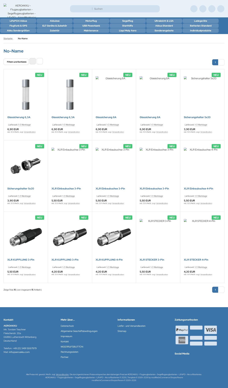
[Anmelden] (202, 8)
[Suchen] (156, 8)
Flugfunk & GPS (18, 25)
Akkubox (55, 20)
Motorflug (91, 20)
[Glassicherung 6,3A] (25, 94)
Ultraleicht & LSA (164, 20)
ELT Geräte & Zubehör (54, 25)
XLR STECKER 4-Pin (196, 259)
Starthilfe (127, 25)
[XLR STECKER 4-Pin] (202, 237)
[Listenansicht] (40, 61)
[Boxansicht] (32, 61)
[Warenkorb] (211, 8)
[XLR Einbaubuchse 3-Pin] (70, 166)
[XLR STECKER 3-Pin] (158, 237)
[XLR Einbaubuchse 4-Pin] (202, 166)
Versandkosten (30, 132)
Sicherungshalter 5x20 (197, 117)
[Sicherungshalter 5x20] (202, 94)
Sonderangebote (164, 30)
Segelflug (127, 20)
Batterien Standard (200, 25)
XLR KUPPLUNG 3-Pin (20, 259)
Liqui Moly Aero (127, 30)
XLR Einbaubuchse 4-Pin (198, 188)
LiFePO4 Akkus (18, 20)
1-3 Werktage (24, 124)
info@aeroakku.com (19, 352)
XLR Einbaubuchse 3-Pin (66, 188)
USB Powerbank (91, 25)
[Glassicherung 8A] (114, 94)
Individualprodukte (200, 30)
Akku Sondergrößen (18, 30)
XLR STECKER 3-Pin (152, 259)
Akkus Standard (164, 25)
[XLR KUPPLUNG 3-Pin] (25, 237)
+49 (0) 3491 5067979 (25, 348)
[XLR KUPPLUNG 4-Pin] (114, 237)
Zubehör (54, 30)
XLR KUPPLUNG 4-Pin (109, 259)
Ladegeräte (200, 20)
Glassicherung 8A (106, 117)
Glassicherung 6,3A (18, 117)
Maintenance (91, 30)
